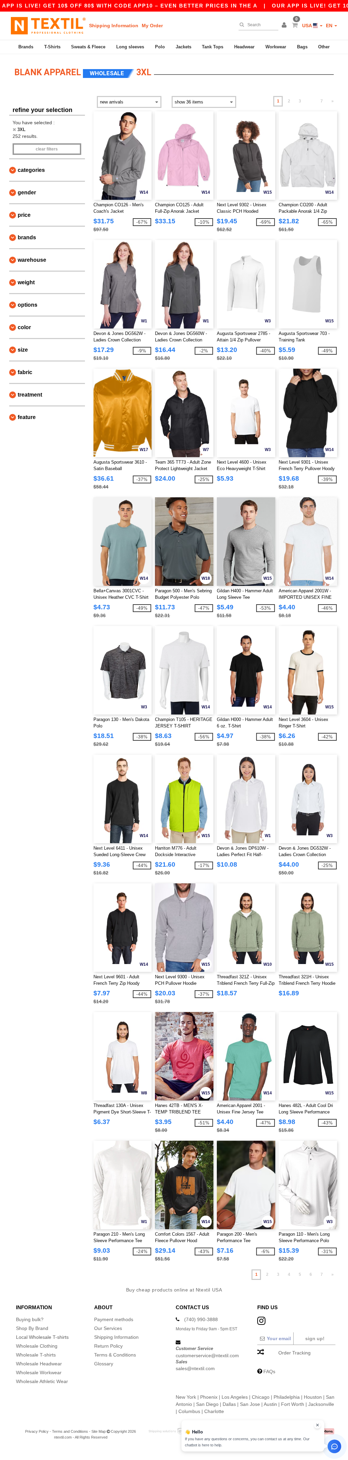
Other (324, 46)
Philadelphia (287, 1397)
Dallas (229, 1404)
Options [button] (27, 305)
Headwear (244, 46)
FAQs (269, 1371)
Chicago (260, 1397)
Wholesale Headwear (39, 1363)
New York (186, 1397)
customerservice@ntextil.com (207, 1355)
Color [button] (24, 327)
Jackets (183, 46)
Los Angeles (235, 1397)
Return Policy (108, 1346)
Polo (160, 46)
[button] (285, 25)
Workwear (275, 46)
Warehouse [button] (32, 260)
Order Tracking (294, 1352)
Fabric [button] (25, 372)
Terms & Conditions (115, 1355)
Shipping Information (113, 25)
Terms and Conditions (70, 1431)
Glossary (103, 1363)
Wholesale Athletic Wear (42, 1381)
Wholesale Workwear (39, 1372)
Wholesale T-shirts (36, 1355)
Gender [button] (27, 192)
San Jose (250, 1404)
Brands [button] (27, 237)
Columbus (189, 1411)
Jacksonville (321, 1404)
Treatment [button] (30, 395)
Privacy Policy (37, 1431)
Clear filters (47, 149)
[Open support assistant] (334, 1446)
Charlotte (214, 1411)
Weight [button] (26, 282)
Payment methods (113, 1319)
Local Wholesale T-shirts (42, 1337)
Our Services (108, 1328)
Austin (270, 1404)
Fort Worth (292, 1404)
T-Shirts (52, 46)
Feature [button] (27, 417)
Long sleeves (130, 46)
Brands (25, 46)
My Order (152, 25)
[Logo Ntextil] (48, 25)
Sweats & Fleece (88, 46)
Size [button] (23, 350)
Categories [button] (31, 170)
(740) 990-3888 (201, 1319)
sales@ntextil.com (195, 1368)
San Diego (207, 1404)
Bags (302, 46)
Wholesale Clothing (36, 1346)
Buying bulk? (30, 1319)
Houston (313, 1397)
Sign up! (315, 1338)
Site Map (98, 1431)
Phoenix (209, 1397)
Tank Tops (212, 46)
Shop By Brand (32, 1328)
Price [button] (24, 215)
